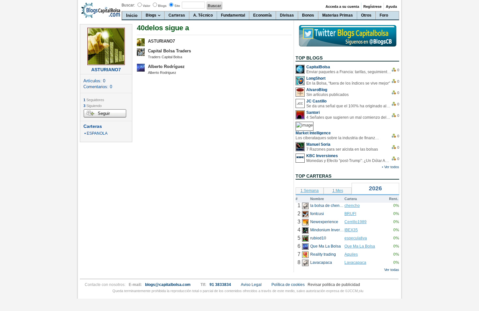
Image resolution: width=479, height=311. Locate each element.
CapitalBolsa (318, 67)
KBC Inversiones (322, 156)
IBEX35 (351, 230)
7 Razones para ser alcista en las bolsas (342, 149)
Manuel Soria (318, 144)
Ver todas (391, 270)
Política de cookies (288, 284)
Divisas (287, 15)
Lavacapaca (355, 262)
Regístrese (372, 6)
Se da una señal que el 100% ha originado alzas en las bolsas (348, 106)
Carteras (176, 15)
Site (177, 5)
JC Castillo (316, 101)
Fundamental (233, 15)
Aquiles (351, 254)
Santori (313, 112)
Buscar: (128, 5)
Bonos (308, 15)
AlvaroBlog (316, 90)
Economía (262, 15)
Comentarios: (97, 86)
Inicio (132, 15)
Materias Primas (337, 15)
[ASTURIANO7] (106, 46)
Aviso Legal (251, 284)
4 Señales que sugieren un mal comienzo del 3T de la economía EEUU (348, 117)
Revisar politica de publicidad (334, 284)
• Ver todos (390, 167)
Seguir (104, 113)
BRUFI (350, 213)
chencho (352, 205)
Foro (384, 15)
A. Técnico (203, 15)
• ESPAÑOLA (95, 133)
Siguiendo (92, 106)
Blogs (162, 5)
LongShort (316, 78)
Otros (366, 15)
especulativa (355, 238)
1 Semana (309, 190)
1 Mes (337, 190)
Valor (146, 5)
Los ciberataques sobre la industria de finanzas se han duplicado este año (338, 138)
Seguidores (93, 100)
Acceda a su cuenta (342, 6)
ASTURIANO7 (161, 41)
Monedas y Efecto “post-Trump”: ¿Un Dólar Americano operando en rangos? (348, 160)
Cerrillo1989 (355, 222)
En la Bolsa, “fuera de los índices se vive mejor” (348, 83)
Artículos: (94, 80)
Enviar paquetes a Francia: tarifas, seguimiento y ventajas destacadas (348, 72)
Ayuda (391, 6)
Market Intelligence (313, 133)
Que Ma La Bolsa (359, 246)
